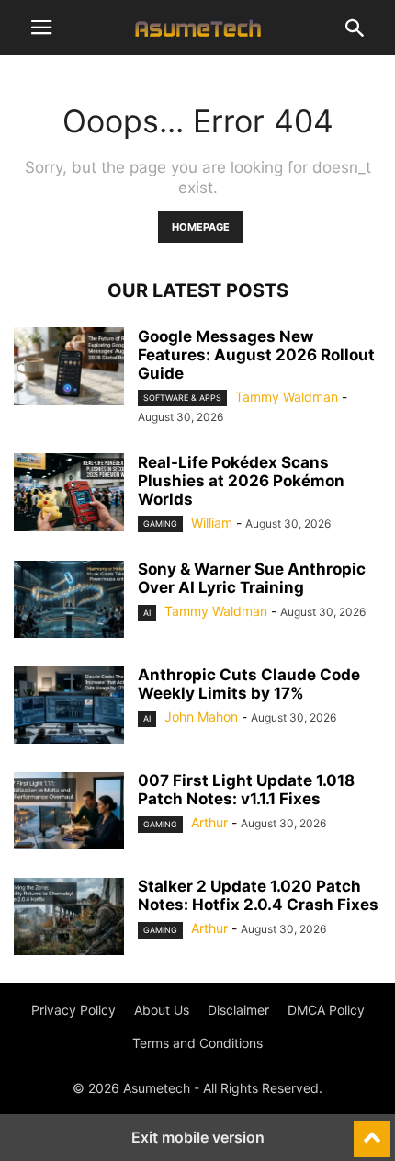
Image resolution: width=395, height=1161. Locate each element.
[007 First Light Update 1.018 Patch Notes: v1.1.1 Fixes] (69, 812)
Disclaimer (238, 1010)
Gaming (160, 523)
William (211, 522)
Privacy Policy (73, 1010)
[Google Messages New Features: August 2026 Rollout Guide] (69, 368)
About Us (161, 1010)
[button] (41, 27)
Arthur (209, 822)
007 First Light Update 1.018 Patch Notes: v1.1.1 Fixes (246, 789)
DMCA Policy (326, 1010)
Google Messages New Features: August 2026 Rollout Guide (256, 354)
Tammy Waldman (286, 396)
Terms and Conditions (197, 1043)
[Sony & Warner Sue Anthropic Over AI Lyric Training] (69, 601)
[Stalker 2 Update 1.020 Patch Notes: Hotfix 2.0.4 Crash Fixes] (69, 918)
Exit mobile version (198, 1137)
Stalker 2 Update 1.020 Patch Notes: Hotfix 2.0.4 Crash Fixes (258, 895)
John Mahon (201, 716)
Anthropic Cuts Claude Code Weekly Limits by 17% (249, 684)
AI (147, 613)
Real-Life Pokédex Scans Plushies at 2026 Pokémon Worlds (241, 480)
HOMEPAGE (201, 227)
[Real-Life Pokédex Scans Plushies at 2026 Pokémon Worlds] (69, 494)
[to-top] (372, 1131)
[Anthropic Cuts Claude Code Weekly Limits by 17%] (69, 707)
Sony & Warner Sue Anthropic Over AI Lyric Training (252, 578)
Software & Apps (182, 398)
